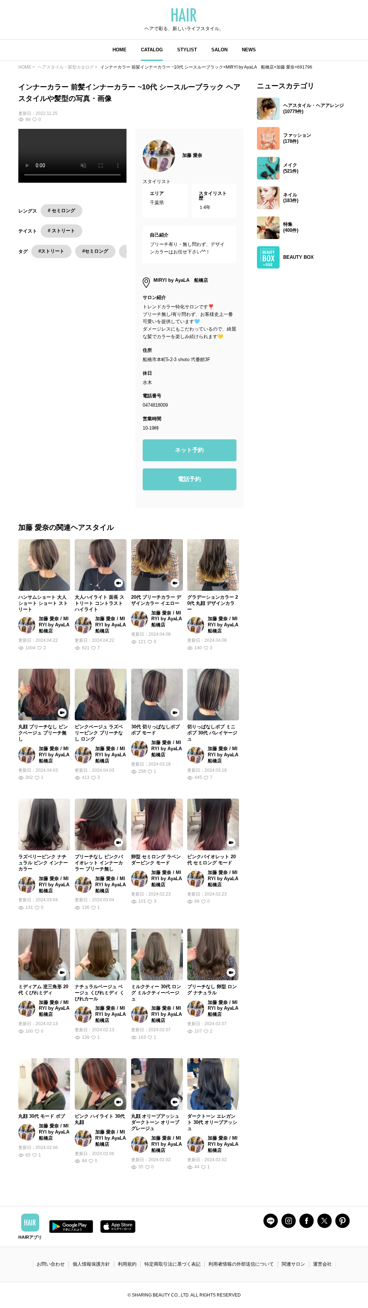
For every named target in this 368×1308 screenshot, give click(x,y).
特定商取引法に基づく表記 (172, 1264)
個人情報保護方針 (91, 1264)
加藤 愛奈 (192, 155)
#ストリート (51, 251)
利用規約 (127, 1264)
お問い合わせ (51, 1264)
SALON (219, 49)
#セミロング (95, 251)
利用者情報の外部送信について (241, 1264)
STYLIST (187, 49)
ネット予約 (189, 450)
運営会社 (322, 1264)
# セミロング (61, 210)
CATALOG (152, 49)
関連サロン (293, 1264)
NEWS (249, 49)
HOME (119, 49)
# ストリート (61, 230)
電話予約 (189, 479)
